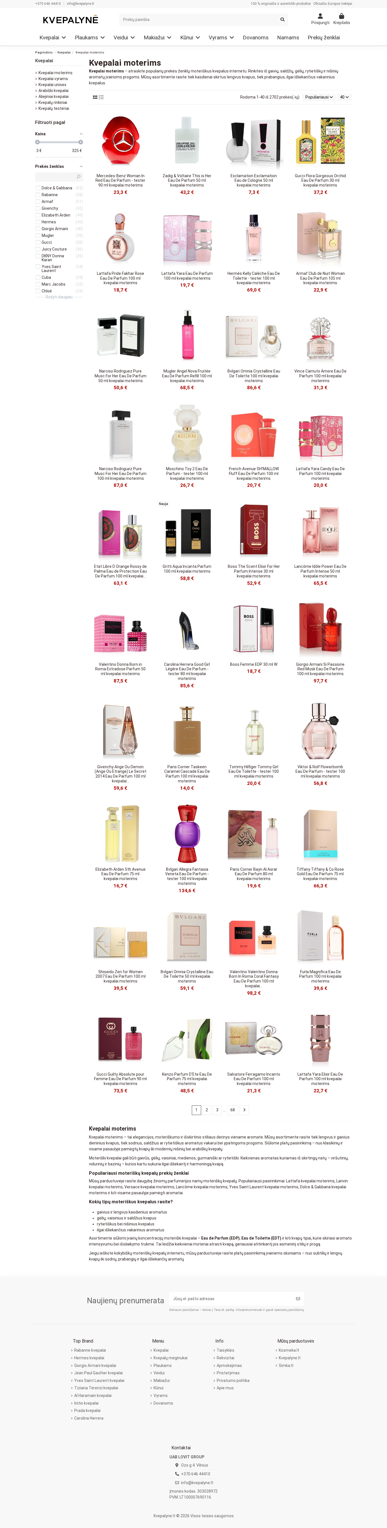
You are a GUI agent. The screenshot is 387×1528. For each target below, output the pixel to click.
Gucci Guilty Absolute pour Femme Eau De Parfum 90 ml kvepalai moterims (120, 1079)
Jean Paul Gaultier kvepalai (98, 1373)
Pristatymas (228, 1373)
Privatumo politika (233, 1380)
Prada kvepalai (87, 1410)
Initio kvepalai (86, 1403)
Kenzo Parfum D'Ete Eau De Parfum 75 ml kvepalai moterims (187, 1079)
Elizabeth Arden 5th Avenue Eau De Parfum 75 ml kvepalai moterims (120, 874)
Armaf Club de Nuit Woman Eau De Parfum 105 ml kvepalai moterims (320, 278)
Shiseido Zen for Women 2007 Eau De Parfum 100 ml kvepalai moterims (120, 977)
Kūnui (158, 1388)
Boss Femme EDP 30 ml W (253, 664)
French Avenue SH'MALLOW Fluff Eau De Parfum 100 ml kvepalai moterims (254, 473)
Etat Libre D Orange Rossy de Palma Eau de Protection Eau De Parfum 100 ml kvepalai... (120, 571)
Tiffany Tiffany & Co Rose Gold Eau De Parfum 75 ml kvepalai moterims (320, 874)
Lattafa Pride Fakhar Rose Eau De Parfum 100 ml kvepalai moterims (120, 278)
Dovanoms (163, 1403)
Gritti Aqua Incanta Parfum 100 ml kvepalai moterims (187, 568)
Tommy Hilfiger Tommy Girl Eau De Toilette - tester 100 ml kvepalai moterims (254, 772)
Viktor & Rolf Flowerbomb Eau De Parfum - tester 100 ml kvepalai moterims (320, 772)
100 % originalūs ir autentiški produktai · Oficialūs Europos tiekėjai (301, 4)
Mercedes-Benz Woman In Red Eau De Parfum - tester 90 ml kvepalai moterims (120, 181)
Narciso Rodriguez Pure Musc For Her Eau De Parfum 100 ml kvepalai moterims (120, 473)
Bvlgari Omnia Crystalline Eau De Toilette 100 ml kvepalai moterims (253, 376)
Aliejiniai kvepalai (54, 96)
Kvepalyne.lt (290, 1358)
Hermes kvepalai (89, 1358)
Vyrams (161, 1395)
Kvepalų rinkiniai (53, 102)
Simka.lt (286, 1365)
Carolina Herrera (88, 1418)
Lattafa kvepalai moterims (310, 1181)
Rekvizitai (225, 1358)
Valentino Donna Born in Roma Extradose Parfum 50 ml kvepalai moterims (120, 669)
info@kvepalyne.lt (80, 4)
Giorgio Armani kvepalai (95, 1365)
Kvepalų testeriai (54, 108)
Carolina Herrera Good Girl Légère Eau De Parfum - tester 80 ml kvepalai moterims (187, 671)
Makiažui (162, 1380)
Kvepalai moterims (56, 72)
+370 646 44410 (48, 4)
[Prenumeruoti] (298, 1299)
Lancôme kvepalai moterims (201, 1187)
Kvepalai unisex (52, 84)
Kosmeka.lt (289, 1350)
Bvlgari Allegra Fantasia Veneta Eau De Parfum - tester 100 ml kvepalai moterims (187, 876)
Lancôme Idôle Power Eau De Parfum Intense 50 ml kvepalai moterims (320, 571)
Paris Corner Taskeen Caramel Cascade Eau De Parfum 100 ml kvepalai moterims (187, 774)
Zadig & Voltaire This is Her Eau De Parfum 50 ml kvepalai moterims (187, 181)
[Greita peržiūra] (145, 118)
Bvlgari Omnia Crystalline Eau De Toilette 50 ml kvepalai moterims (187, 977)
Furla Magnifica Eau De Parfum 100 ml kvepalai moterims (320, 977)
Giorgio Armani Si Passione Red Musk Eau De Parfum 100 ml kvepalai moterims (320, 669)
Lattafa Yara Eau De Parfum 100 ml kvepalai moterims (187, 276)
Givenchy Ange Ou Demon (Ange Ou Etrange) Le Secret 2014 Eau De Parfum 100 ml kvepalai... (120, 774)
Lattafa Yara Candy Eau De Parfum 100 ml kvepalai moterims (320, 473)
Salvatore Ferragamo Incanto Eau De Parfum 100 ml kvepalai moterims (253, 1079)
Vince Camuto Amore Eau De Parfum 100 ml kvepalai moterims (320, 376)
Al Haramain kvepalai (93, 1395)
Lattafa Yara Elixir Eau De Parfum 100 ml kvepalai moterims (320, 1079)
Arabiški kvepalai (54, 90)
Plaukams (163, 1365)
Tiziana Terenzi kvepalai (96, 1388)
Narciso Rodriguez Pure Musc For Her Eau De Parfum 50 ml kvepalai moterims (120, 376)
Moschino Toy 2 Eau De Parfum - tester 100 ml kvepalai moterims (187, 473)
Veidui (159, 1373)
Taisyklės (225, 1350)
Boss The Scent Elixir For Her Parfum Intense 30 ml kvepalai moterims (254, 571)
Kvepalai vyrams (53, 78)
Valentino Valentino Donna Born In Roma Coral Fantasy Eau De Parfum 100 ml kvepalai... (254, 979)
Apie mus (225, 1388)
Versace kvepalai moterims (149, 1187)
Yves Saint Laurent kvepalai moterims (263, 1187)
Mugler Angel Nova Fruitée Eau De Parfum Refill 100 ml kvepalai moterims (187, 376)
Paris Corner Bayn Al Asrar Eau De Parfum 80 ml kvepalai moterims (253, 874)
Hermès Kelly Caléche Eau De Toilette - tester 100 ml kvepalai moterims (253, 278)
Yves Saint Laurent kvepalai (99, 1380)
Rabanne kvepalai (90, 1350)
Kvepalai (44, 60)
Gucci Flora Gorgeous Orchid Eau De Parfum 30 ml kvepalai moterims (320, 181)
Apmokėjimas (229, 1365)
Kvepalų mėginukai (171, 1358)
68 (232, 1110)
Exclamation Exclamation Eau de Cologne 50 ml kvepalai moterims (254, 181)
